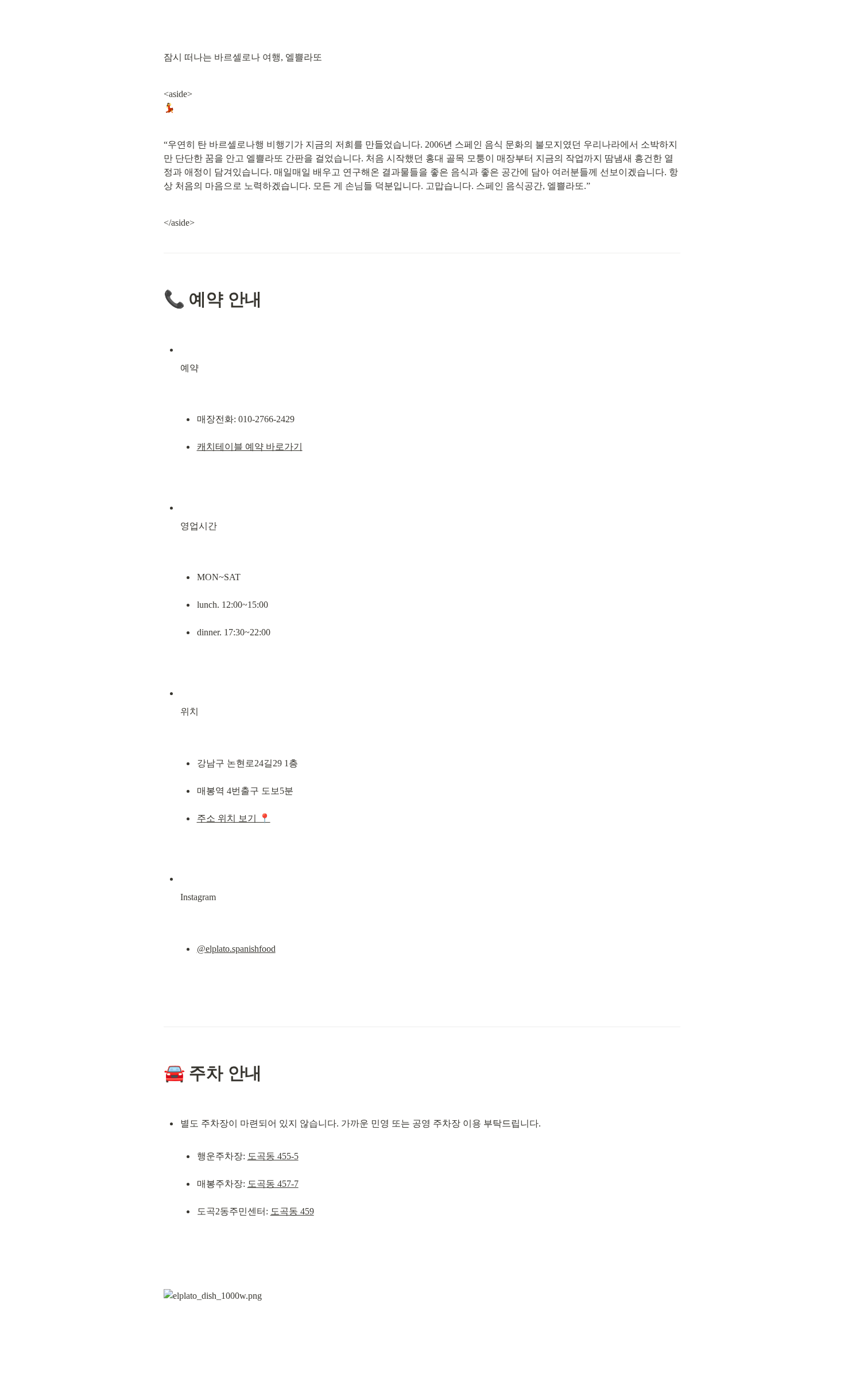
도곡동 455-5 (273, 1156)
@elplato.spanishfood (236, 949)
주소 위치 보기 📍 (233, 818)
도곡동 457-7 (273, 1184)
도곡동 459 (292, 1211)
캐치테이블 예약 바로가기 (250, 447)
